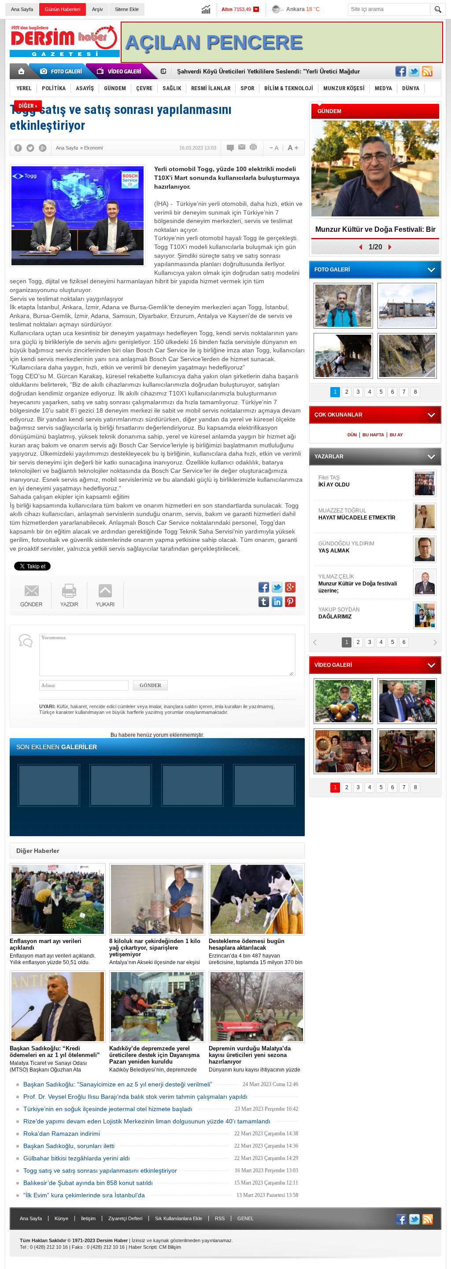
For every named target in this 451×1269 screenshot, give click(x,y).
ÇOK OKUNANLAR (338, 415)
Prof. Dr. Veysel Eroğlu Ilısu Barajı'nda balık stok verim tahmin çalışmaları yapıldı (135, 1096)
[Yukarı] (105, 595)
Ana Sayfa (22, 9)
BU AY (396, 434)
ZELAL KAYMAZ (358, 551)
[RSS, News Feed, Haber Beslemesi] (427, 71)
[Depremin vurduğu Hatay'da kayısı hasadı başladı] (343, 701)
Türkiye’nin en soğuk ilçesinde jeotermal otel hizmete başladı (107, 1108)
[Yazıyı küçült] (273, 148)
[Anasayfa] (22, 71)
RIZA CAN (330, 613)
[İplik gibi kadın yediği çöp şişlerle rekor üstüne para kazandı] (343, 751)
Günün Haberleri (62, 9)
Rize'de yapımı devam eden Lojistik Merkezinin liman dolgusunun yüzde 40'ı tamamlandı (146, 1121)
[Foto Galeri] (62, 71)
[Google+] (43, 148)
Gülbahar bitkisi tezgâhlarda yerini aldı (76, 1158)
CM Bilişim (170, 1247)
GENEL (245, 1218)
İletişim (88, 1218)
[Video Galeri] (119, 71)
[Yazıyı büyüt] (293, 148)
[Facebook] (18, 148)
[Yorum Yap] (231, 148)
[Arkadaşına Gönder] (242, 148)
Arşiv (97, 9)
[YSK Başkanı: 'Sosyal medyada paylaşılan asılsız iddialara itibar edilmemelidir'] (407, 701)
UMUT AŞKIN (363, 584)
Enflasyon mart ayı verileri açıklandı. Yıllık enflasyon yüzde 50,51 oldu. (53, 951)
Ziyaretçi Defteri (125, 1218)
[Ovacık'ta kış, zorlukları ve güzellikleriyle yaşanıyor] (407, 306)
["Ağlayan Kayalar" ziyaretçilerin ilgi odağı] (407, 356)
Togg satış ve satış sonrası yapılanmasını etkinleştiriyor (100, 1170)
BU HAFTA (373, 434)
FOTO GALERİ (332, 270)
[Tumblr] (264, 601)
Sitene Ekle (127, 9)
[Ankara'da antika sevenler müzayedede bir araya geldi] (407, 751)
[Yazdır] (254, 148)
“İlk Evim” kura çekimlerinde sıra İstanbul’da (84, 1195)
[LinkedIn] (277, 601)
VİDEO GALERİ (333, 665)
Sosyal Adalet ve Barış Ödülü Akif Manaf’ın (375, 232)
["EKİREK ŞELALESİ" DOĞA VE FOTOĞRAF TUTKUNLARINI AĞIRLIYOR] (343, 306)
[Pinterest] (290, 601)
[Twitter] (30, 148)
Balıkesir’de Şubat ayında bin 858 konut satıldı (88, 1182)
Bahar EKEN (363, 518)
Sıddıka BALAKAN (341, 481)
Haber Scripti (142, 1247)
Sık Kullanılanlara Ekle (178, 1218)
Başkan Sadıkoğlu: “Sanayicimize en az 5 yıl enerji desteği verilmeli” (117, 1084)
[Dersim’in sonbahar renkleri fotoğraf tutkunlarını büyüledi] (343, 356)
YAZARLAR (329, 456)
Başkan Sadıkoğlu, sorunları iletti (69, 1145)
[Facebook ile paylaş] (401, 71)
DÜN (352, 434)
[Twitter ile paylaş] (414, 71)
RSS (220, 1218)
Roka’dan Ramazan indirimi (61, 1133)
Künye (61, 1218)
